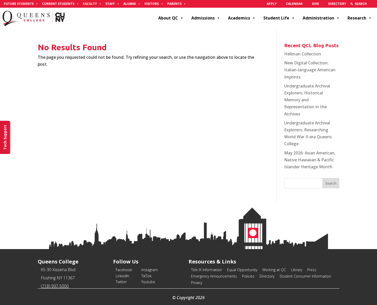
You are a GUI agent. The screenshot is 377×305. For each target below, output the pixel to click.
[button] (330, 183)
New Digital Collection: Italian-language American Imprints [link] (309, 70)
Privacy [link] (196, 282)
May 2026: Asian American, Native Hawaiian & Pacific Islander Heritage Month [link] (309, 160)
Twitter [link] (121, 281)
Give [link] (315, 4)
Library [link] (296, 269)
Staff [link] (110, 4)
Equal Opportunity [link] (242, 269)
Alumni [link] (129, 4)
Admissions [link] (203, 18)
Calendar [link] (294, 4)
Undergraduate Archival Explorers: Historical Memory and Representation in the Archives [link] (307, 100)
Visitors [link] (151, 4)
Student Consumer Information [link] (305, 276)
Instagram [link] (149, 269)
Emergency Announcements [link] (214, 276)
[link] (372, 4)
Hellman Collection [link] (302, 54)
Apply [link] (272, 4)
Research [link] (357, 18)
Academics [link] (239, 18)
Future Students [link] (19, 4)
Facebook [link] (124, 269)
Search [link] (361, 4)
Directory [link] (337, 4)
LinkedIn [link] (122, 275)
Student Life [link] (276, 18)
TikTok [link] (146, 275)
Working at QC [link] (274, 269)
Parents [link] (174, 4)
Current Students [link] (58, 4)
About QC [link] (168, 18)
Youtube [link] (148, 281)
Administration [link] (318, 18)
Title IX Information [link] (206, 269)
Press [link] (311, 269)
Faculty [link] (90, 4)
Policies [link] (248, 276)
